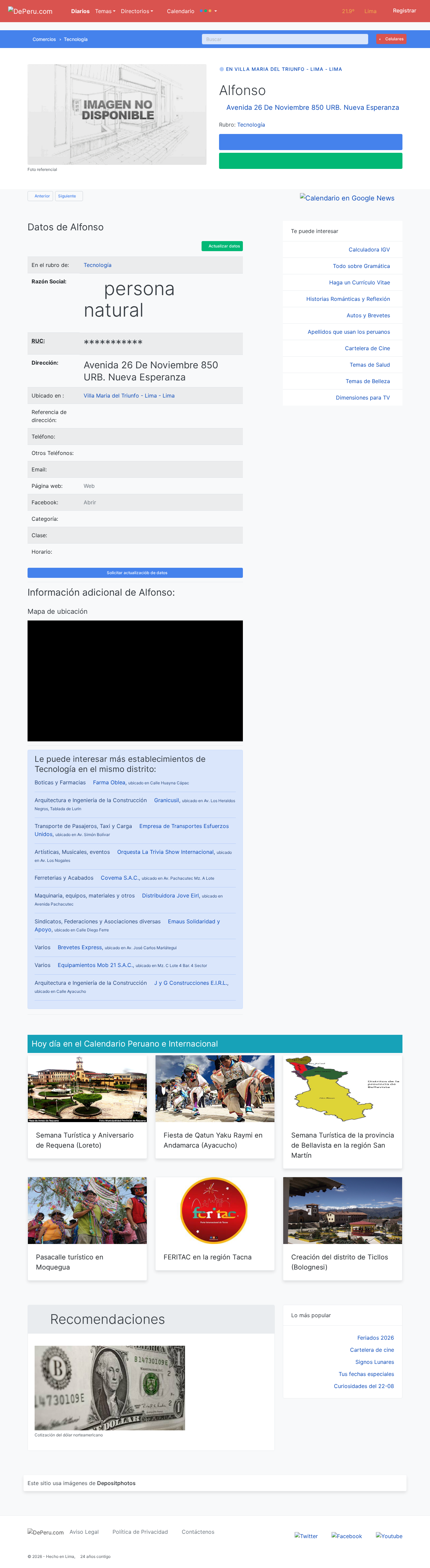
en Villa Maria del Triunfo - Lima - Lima (284, 69)
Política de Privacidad (140, 1531)
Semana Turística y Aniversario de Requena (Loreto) (85, 1140)
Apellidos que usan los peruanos (350, 331)
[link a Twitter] (306, 1535)
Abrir (90, 502)
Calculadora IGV (370, 249)
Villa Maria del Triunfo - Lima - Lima (129, 395)
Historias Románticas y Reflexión (349, 298)
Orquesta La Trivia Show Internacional (165, 851)
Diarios (80, 11)
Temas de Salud (371, 364)
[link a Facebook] (347, 1535)
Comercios (44, 39)
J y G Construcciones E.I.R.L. (190, 982)
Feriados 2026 (375, 1337)
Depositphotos (116, 1483)
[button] (208, 11)
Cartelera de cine (372, 1349)
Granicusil (166, 800)
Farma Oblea (109, 782)
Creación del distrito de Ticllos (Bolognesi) (339, 1262)
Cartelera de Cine (368, 348)
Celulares (393, 38)
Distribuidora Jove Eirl (170, 895)
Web (89, 485)
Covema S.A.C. (120, 877)
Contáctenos (198, 1531)
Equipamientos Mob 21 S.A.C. (95, 965)
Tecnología (76, 39)
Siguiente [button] (67, 195)
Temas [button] (103, 11)
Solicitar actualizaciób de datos (136, 572)
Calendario (180, 11)
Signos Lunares (374, 1361)
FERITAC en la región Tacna (208, 1257)
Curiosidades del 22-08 (364, 1386)
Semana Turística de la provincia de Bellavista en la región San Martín (342, 1145)
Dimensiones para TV (364, 397)
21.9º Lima (359, 11)
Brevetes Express (80, 947)
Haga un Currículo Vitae (360, 282)
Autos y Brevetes (369, 315)
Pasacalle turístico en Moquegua (69, 1262)
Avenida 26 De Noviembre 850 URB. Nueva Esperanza (312, 107)
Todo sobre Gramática (362, 266)
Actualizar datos (224, 245)
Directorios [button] (135, 11)
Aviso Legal (84, 1531)
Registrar (404, 10)
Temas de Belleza (369, 381)
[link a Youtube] (389, 1535)
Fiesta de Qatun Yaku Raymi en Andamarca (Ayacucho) (213, 1140)
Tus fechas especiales (366, 1374)
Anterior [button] (42, 195)
